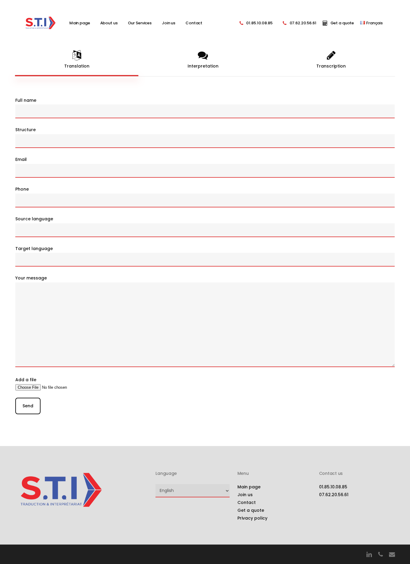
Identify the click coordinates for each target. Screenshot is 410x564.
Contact (246, 502)
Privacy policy (252, 518)
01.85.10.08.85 (333, 487)
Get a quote (250, 510)
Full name (25, 100)
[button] (76, 59)
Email (21, 159)
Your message (31, 278)
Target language (34, 249)
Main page (249, 487)
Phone (22, 189)
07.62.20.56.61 (333, 494)
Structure (25, 130)
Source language (34, 219)
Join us (245, 494)
